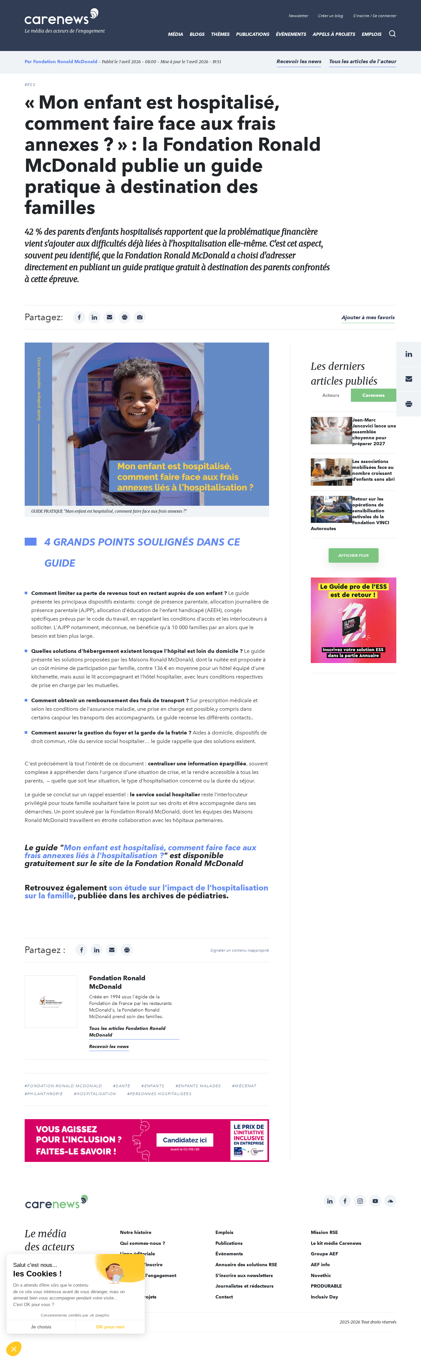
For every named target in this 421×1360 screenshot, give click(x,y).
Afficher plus (353, 555)
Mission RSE (324, 1232)
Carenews (373, 395)
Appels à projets (334, 34)
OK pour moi (110, 1326)
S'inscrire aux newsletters (244, 1275)
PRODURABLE (326, 1286)
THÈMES (220, 34)
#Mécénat (244, 1086)
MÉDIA (175, 34)
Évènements (291, 34)
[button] (14, 1349)
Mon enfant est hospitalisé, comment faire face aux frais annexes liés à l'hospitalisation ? (140, 851)
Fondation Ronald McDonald (66, 61)
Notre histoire (135, 1232)
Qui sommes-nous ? (142, 1243)
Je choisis (41, 1326)
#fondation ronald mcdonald (63, 1086)
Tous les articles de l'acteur (362, 61)
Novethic (321, 1275)
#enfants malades (198, 1086)
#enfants (152, 1086)
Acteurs (330, 395)
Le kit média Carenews (336, 1243)
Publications (252, 34)
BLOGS (197, 34)
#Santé (121, 1086)
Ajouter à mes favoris (368, 317)
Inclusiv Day (324, 1296)
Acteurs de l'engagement (148, 1275)
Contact (224, 1296)
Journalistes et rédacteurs (244, 1286)
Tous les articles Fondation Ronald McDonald (127, 1032)
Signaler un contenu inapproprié (239, 950)
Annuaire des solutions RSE (246, 1264)
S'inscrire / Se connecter (374, 15)
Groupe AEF (324, 1253)
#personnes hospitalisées (159, 1093)
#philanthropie (44, 1093)
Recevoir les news (299, 61)
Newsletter (298, 15)
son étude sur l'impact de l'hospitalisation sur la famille (146, 891)
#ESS (30, 85)
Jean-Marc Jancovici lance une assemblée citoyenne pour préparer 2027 (374, 431)
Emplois (372, 34)
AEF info (320, 1264)
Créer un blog (330, 15)
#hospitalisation (95, 1093)
